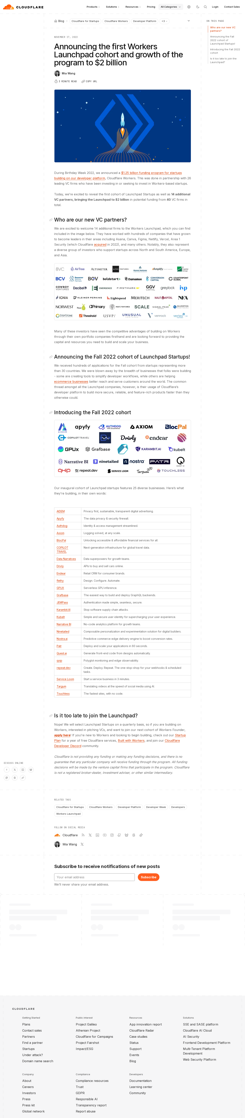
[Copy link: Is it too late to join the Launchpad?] (51, 715)
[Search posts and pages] (205, 7)
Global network (33, 1111)
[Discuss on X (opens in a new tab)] (15, 770)
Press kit (28, 1105)
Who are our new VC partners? (223, 29)
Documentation (140, 1081)
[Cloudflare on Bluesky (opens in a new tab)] (126, 835)
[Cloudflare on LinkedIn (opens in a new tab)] (97, 835)
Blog (132, 1061)
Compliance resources (92, 1081)
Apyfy (60, 518)
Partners (28, 1036)
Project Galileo (86, 1024)
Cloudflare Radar (141, 1030)
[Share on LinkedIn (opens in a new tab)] (23, 770)
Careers (28, 1087)
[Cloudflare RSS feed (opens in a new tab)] (83, 835)
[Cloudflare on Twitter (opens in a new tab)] (90, 835)
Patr (59, 646)
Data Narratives (66, 558)
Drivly (60, 566)
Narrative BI (64, 624)
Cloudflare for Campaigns (94, 1036)
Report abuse (86, 1111)
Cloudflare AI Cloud (197, 1030)
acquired (100, 244)
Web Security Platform (199, 1059)
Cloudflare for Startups (85, 21)
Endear (61, 573)
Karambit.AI (63, 609)
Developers (178, 807)
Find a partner (32, 1043)
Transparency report (91, 1105)
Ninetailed (63, 631)
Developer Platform (144, 21)
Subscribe (148, 877)
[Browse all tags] (188, 20)
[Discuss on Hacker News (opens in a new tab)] (7, 770)
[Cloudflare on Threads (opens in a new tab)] (134, 835)
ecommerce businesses (71, 381)
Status (134, 1043)
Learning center (140, 1087)
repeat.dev (64, 667)
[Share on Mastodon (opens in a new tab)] (7, 778)
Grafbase (62, 595)
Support (135, 1049)
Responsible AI (87, 1099)
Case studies (138, 1036)
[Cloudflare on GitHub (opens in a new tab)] (119, 835)
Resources (132, 6)
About (26, 1081)
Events (134, 1055)
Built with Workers (131, 740)
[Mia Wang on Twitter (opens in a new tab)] (82, 844)
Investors (29, 1093)
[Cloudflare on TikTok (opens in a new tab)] (141, 835)
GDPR (80, 1093)
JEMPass (62, 602)
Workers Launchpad (68, 813)
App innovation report (145, 1024)
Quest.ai (62, 653)
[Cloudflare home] (23, 6)
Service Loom (65, 679)
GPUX (60, 587)
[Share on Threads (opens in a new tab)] (15, 778)
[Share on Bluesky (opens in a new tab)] (31, 770)
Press (26, 1099)
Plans (26, 1024)
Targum (61, 686)
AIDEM (61, 511)
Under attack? (32, 1055)
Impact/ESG (84, 1049)
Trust (79, 1087)
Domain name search (37, 1061)
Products (92, 6)
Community (137, 1093)
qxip (59, 660)
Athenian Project (88, 1030)
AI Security (191, 1036)
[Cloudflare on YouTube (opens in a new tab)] (105, 835)
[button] (122, 291)
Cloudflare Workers (116, 21)
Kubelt (61, 617)
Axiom (60, 533)
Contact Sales (232, 6)
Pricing (151, 6)
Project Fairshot (87, 1043)
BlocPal (61, 540)
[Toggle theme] (198, 7)
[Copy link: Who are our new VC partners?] (51, 220)
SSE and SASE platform (200, 1024)
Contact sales (32, 1030)
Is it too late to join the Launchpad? (223, 60)
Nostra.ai (62, 638)
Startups (28, 1049)
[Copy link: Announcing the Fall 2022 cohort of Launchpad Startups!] (51, 357)
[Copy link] (23, 778)
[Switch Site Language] (189, 6)
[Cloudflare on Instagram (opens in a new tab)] (112, 835)
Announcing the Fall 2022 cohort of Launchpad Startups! (222, 40)
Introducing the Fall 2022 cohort (225, 51)
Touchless (63, 693)
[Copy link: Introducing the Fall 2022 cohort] (51, 412)
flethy (60, 580)
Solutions (111, 6)
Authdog (62, 525)
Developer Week (156, 807)
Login (215, 6)
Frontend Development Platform (206, 1043)
